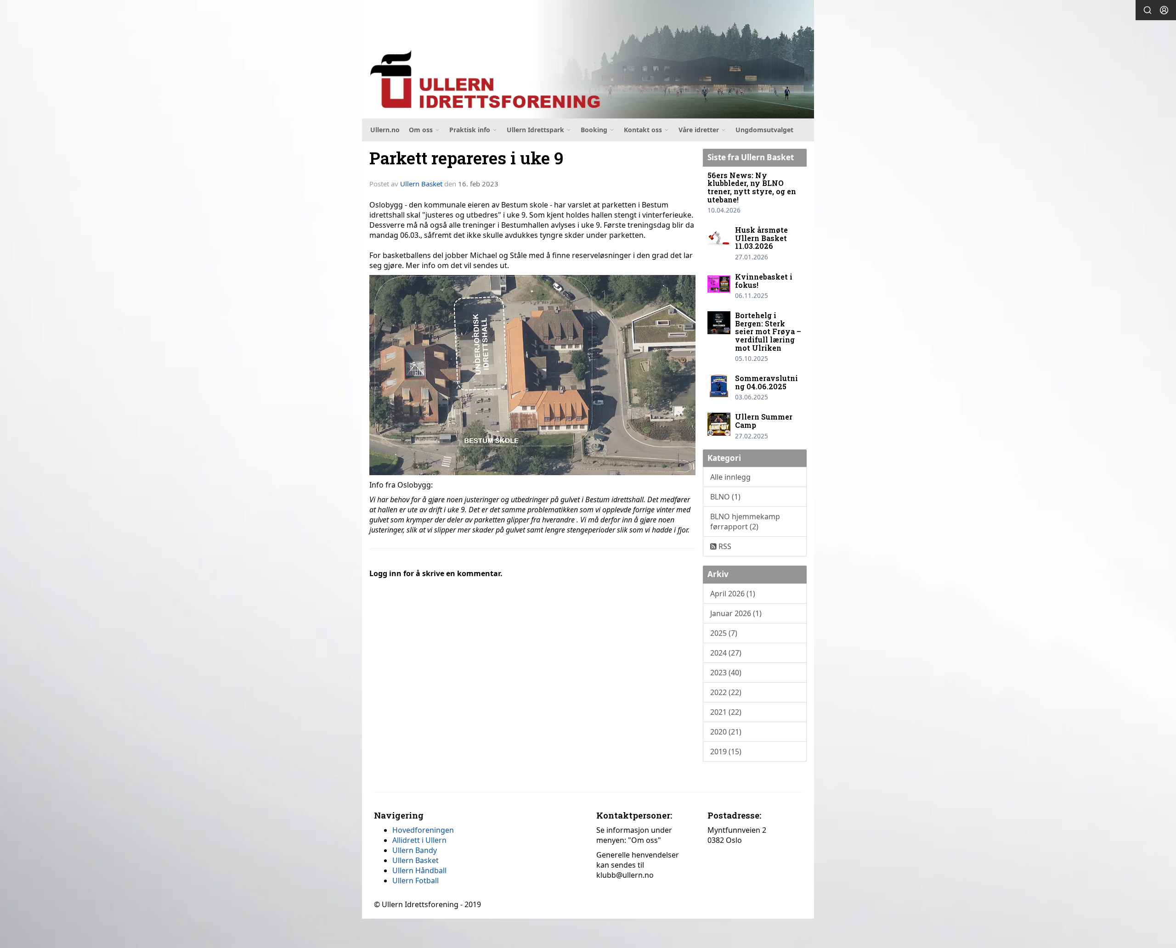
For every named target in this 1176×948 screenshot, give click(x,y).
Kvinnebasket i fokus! (763, 281)
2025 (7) (723, 633)
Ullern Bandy (414, 850)
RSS (724, 546)
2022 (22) (725, 692)
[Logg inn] (1164, 10)
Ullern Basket (421, 183)
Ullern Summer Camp (763, 421)
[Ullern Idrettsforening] (588, 59)
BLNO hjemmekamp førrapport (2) (745, 521)
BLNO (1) (725, 497)
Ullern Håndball (419, 870)
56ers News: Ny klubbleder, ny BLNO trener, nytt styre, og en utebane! (751, 187)
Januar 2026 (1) (736, 613)
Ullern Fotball (415, 880)
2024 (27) (725, 653)
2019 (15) (725, 751)
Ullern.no (385, 129)
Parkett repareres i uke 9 (466, 157)
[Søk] (1147, 10)
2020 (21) (725, 732)
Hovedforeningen (423, 830)
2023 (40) (725, 673)
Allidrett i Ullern (419, 840)
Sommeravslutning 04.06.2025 (766, 382)
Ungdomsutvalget (764, 129)
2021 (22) (725, 712)
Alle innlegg (730, 477)
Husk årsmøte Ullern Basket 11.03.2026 (761, 238)
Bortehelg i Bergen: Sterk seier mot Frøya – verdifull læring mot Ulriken (768, 331)
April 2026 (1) (732, 594)
